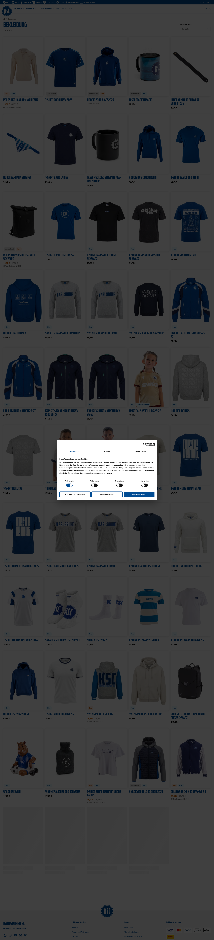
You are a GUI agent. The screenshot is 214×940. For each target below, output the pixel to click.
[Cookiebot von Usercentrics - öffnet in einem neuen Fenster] (145, 444)
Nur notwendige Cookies (75, 494)
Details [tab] (107, 452)
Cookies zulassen (139, 494)
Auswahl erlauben (107, 494)
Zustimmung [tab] (74, 452)
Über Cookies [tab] (140, 452)
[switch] (94, 485)
